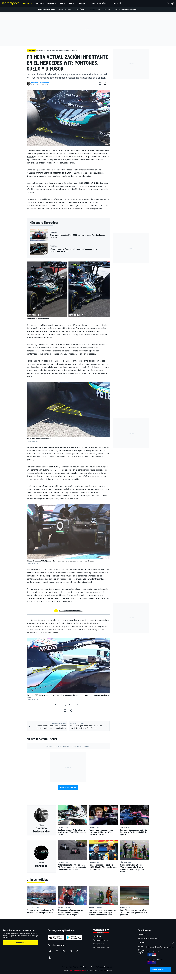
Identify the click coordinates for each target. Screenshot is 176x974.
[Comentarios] (106, 83)
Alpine (68, 492)
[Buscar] (167, 3)
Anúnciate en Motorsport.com (148, 938)
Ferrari (76, 492)
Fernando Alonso (64, 9)
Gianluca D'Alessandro (40, 82)
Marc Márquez (80, 9)
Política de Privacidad (104, 967)
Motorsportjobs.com (100, 940)
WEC (70, 3)
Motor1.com (97, 936)
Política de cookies (87, 967)
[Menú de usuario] (172, 3)
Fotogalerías (95, 9)
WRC (61, 3)
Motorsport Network (77, 970)
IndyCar (50, 3)
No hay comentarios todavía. (68, 746)
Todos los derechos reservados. (99, 970)
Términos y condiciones (70, 967)
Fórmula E (82, 3)
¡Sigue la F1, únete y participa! (126, 9)
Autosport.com (98, 944)
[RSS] (50, 957)
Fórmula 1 (26, 3)
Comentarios (142, 935)
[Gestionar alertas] (71, 710)
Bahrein (30, 156)
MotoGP (38, 3)
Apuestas (107, 9)
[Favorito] (100, 83)
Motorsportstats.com (101, 948)
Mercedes (89, 169)
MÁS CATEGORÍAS (99, 3)
